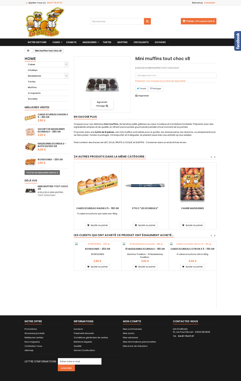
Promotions (31, 329)
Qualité (77, 346)
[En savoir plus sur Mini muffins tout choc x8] (30, 190)
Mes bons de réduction (135, 346)
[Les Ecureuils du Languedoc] (55, 22)
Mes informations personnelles (139, 341)
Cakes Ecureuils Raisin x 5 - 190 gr (53, 116)
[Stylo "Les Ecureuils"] (145, 184)
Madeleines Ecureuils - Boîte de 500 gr (52, 145)
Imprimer (143, 95)
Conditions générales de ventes (91, 337)
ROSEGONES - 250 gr (50, 159)
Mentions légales (83, 341)
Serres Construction (84, 350)
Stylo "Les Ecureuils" (145, 208)
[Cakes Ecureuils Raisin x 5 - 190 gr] (97, 184)
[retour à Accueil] (28, 51)
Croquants (141, 42)
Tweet (142, 88)
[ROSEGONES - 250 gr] (97, 243)
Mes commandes (132, 329)
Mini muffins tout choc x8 (53, 188)
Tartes (107, 42)
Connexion (209, 2)
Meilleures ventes (37, 107)
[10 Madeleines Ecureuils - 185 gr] (145, 243)
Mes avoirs (128, 333)
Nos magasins (32, 341)
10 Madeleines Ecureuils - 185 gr (145, 249)
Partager (156, 88)
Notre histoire (37, 42)
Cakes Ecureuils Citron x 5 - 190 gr (192, 249)
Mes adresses (130, 337)
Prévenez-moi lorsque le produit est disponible (160, 81)
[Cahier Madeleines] (192, 184)
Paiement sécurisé (84, 333)
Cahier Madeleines (192, 208)
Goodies (160, 42)
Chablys (71, 42)
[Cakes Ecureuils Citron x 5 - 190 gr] (192, 243)
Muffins (122, 42)
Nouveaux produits (35, 333)
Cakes (56, 42)
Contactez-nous (33, 346)
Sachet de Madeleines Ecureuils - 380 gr (51, 130)
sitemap (29, 350)
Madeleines (90, 42)
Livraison (78, 329)
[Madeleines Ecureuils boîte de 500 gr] (30, 146)
